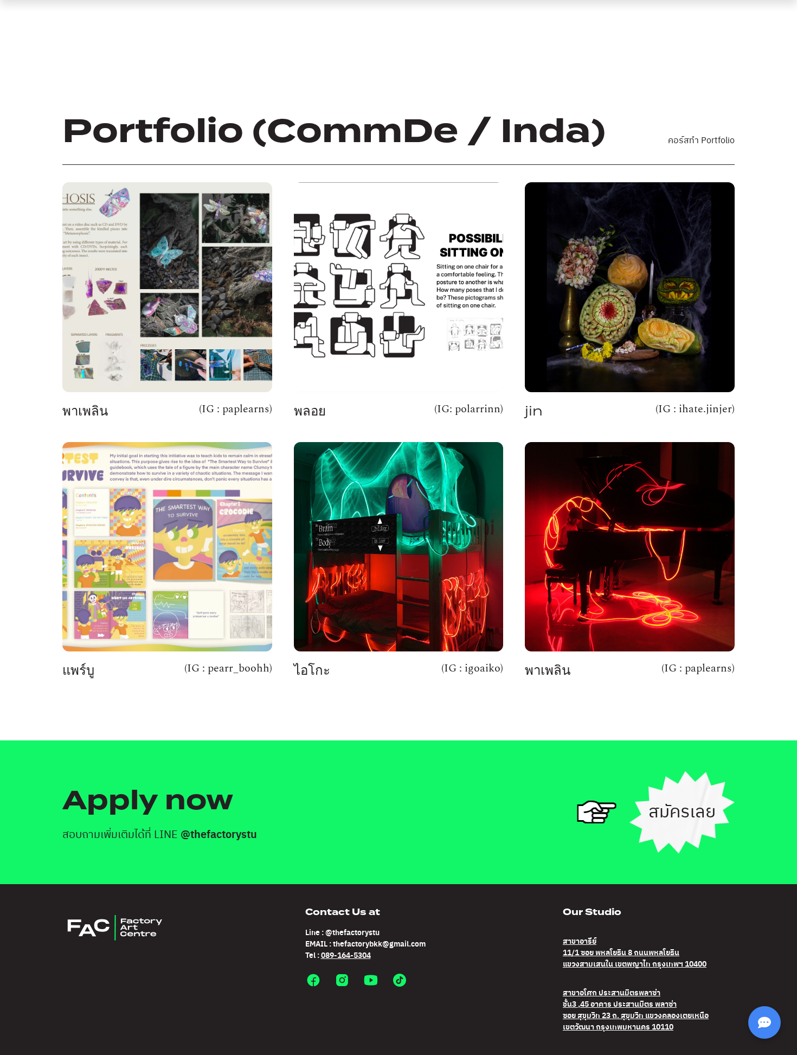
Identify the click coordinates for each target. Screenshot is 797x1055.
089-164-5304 (346, 956)
